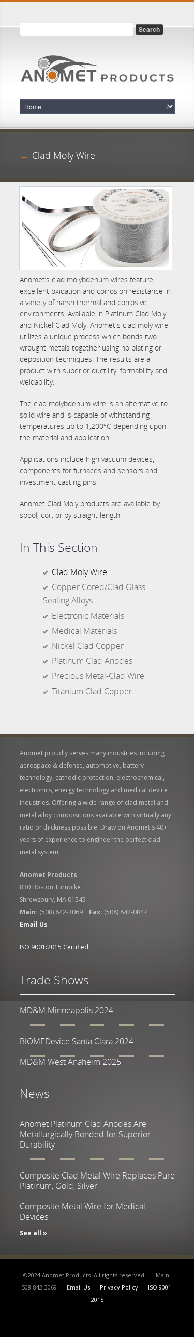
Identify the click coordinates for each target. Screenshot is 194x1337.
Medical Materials (84, 630)
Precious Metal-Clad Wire (98, 675)
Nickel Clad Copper (88, 645)
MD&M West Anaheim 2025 (70, 1062)
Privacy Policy (119, 1287)
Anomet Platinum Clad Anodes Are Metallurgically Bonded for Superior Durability (85, 1134)
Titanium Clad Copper (92, 691)
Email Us (78, 1287)
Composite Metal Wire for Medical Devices (82, 1211)
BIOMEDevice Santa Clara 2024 (76, 1041)
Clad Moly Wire (79, 572)
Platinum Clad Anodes (92, 660)
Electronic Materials (88, 616)
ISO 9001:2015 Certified (54, 947)
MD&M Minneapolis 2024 (66, 1010)
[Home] (97, 66)
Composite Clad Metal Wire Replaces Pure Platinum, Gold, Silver (97, 1180)
